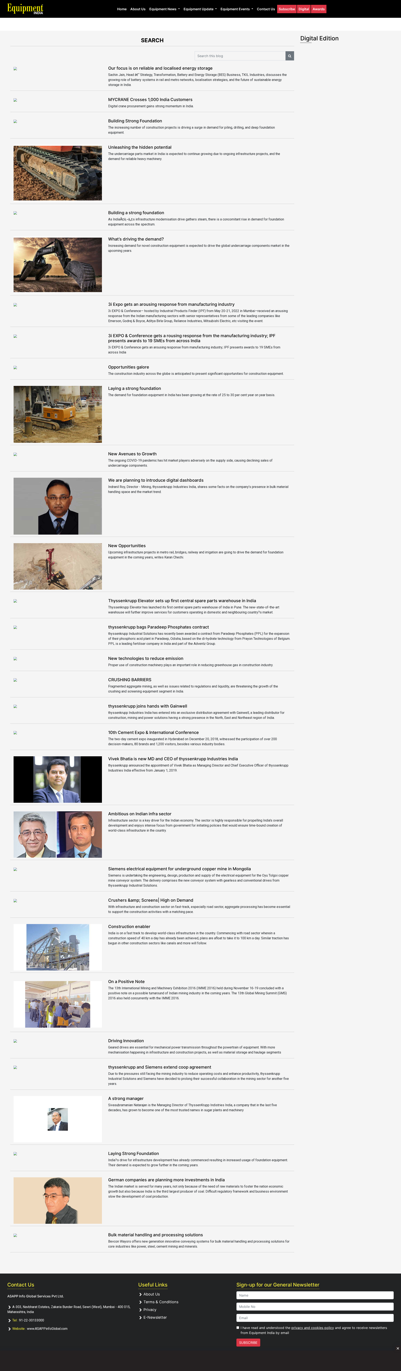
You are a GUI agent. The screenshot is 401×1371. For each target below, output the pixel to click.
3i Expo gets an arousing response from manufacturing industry (171, 304)
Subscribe (287, 9)
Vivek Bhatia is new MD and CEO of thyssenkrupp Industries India (173, 758)
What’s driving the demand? (136, 239)
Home (122, 9)
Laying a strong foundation (134, 388)
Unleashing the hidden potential (139, 147)
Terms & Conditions (160, 1302)
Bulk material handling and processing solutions (155, 1234)
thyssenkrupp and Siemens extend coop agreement (159, 1067)
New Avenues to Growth (132, 453)
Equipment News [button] (163, 9)
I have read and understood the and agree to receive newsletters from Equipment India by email (314, 1330)
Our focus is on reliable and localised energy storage (160, 68)
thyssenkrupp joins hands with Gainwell (147, 706)
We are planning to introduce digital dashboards (156, 480)
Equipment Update (199, 9)
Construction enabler (129, 926)
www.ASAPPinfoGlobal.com (47, 1329)
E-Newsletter (155, 1317)
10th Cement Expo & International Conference (153, 732)
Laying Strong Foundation (133, 1153)
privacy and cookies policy (312, 1328)
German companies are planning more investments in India (166, 1179)
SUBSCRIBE (248, 1342)
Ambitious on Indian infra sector (139, 813)
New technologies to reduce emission (145, 658)
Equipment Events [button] (236, 9)
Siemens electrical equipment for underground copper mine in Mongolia (179, 868)
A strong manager (126, 1098)
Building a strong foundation (136, 212)
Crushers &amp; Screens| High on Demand (150, 900)
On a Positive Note (126, 981)
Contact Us (266, 9)
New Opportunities (127, 545)
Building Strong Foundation (135, 120)
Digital (304, 9)
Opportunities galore (128, 367)
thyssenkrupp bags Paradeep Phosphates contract (158, 627)
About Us (138, 9)
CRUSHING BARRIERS (129, 679)
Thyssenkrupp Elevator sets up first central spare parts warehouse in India (182, 600)
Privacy (149, 1309)
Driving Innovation (126, 1040)
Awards (319, 9)
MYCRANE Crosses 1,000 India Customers (150, 99)
